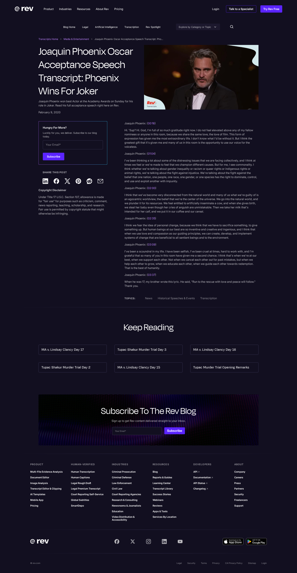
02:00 (151, 188)
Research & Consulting (125, 500)
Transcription (131, 26)
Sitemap (252, 563)
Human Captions (80, 477)
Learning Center (162, 483)
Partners (239, 488)
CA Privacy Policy (234, 563)
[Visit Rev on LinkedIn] (164, 541)
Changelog (200, 488)
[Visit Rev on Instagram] (148, 541)
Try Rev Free (271, 9)
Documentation (203, 477)
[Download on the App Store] (233, 541)
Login (264, 563)
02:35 (151, 218)
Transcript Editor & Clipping (46, 488)
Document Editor (39, 477)
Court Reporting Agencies (126, 494)
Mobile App (36, 500)
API (196, 471)
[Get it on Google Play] (256, 541)
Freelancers (241, 500)
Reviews (157, 505)
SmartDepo (77, 505)
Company (239, 471)
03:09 (151, 244)
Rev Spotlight (153, 26)
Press (237, 483)
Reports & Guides (162, 477)
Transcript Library (163, 488)
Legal (85, 26)
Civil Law (117, 488)
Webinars (158, 500)
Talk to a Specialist (241, 9)
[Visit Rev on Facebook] (116, 541)
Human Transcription (83, 471)
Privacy (216, 563)
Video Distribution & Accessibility (123, 518)
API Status (200, 483)
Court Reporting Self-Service (87, 494)
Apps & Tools (160, 511)
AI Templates (37, 494)
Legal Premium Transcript (85, 488)
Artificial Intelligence (106, 26)
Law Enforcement (122, 483)
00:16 (151, 123)
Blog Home (69, 26)
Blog (155, 471)
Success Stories (162, 494)
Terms (204, 563)
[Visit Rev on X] (132, 541)
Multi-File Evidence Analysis (46, 471)
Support (238, 505)
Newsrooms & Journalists (126, 505)
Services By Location (164, 516)
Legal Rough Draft (81, 483)
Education (117, 511)
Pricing (34, 505)
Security (239, 494)
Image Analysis (39, 483)
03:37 (151, 275)
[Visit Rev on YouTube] (180, 541)
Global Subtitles (80, 500)
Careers (238, 477)
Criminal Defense (121, 477)
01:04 (151, 153)
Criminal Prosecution (124, 471)
